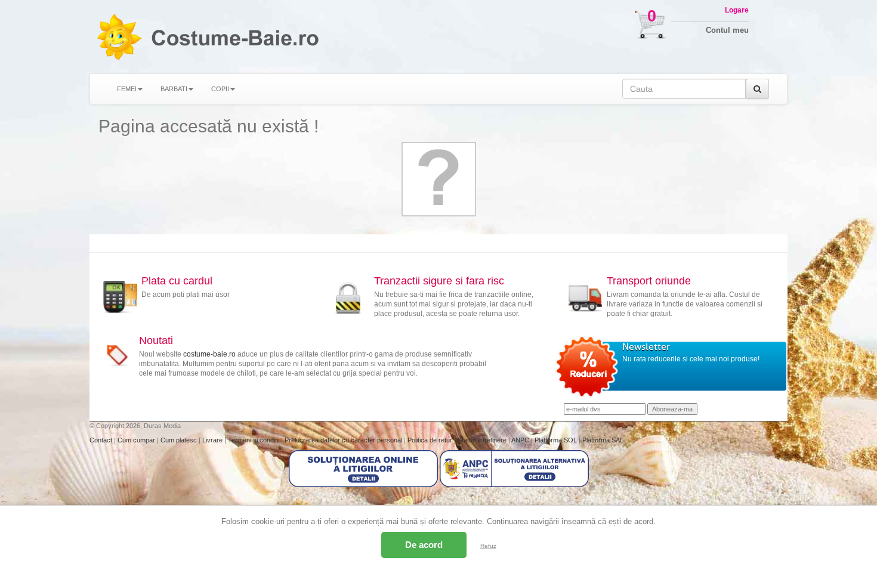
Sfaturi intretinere (483, 440)
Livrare (213, 440)
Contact (101, 440)
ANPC (520, 440)
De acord (424, 545)
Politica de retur (430, 440)
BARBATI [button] (173, 88)
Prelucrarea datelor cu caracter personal (344, 440)
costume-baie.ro (209, 354)
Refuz (488, 546)
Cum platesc (179, 440)
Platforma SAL (602, 440)
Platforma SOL (556, 440)
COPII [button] (220, 88)
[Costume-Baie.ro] (118, 36)
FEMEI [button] (127, 88)
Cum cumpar (137, 440)
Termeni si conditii (254, 440)
